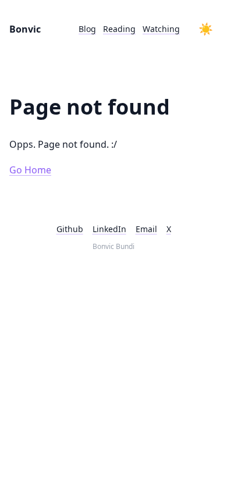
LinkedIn (109, 228)
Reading (119, 28)
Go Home (30, 169)
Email (146, 228)
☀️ (205, 29)
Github (69, 228)
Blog (87, 28)
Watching (161, 28)
